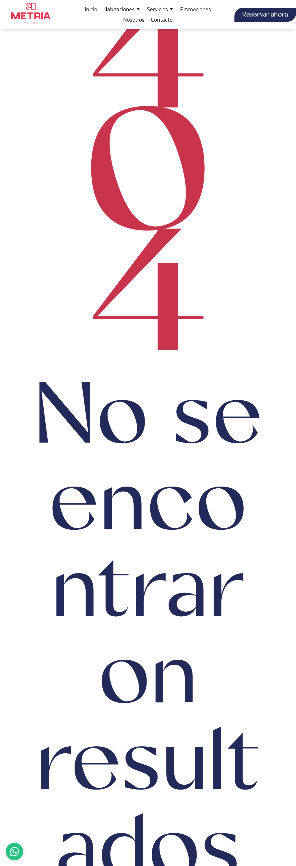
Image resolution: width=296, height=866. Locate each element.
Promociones (195, 9)
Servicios (157, 9)
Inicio (91, 9)
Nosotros (134, 20)
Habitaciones (119, 9)
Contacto (162, 20)
